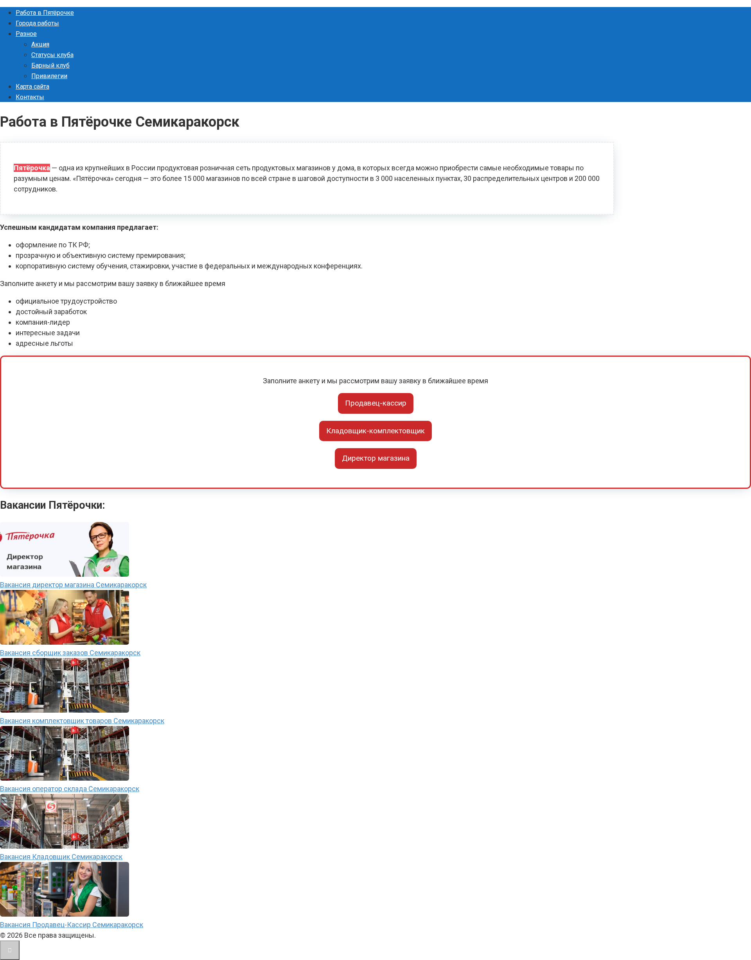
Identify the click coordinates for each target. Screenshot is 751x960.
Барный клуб (50, 65)
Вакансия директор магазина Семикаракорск (73, 585)
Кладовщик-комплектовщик (375, 430)
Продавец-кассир (375, 403)
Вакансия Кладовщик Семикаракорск (61, 857)
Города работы (37, 23)
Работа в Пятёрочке (45, 12)
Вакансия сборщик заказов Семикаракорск (70, 653)
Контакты (30, 97)
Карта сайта (32, 86)
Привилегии (49, 76)
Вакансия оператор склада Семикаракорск (69, 789)
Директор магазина (376, 458)
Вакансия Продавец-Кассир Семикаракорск (71, 925)
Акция (40, 44)
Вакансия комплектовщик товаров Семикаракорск (82, 721)
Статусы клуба (52, 55)
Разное (26, 34)
